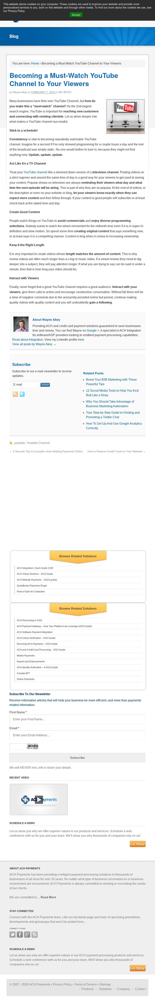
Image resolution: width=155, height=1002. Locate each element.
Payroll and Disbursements (31, 661)
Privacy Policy (62, 984)
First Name (18, 712)
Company (123, 989)
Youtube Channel (38, 443)
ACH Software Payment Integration (35, 632)
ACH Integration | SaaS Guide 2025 (35, 568)
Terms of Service (85, 984)
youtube (19, 443)
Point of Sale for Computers (31, 591)
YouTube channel (35, 172)
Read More (48, 897)
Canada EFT (23, 673)
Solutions (105, 989)
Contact (140, 989)
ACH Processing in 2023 (29, 620)
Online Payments (25, 679)
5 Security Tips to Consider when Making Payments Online (46, 451)
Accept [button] (76, 15)
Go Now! (138, 844)
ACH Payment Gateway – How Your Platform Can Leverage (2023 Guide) (54, 626)
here (81, 339)
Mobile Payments (26, 655)
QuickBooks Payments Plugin (32, 585)
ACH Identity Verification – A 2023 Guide (37, 667)
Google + (93, 330)
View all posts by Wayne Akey (34, 344)
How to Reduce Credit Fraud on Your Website (117, 451)
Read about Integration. (28, 339)
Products (88, 989)
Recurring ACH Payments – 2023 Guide (37, 644)
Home (35, 63)
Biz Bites (65, 92)
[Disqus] (77, 501)
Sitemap (105, 984)
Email (14, 728)
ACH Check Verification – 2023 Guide (36, 638)
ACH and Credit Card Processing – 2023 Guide (41, 649)
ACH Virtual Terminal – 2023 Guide (35, 574)
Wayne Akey (20, 92)
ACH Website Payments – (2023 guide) (37, 580)
